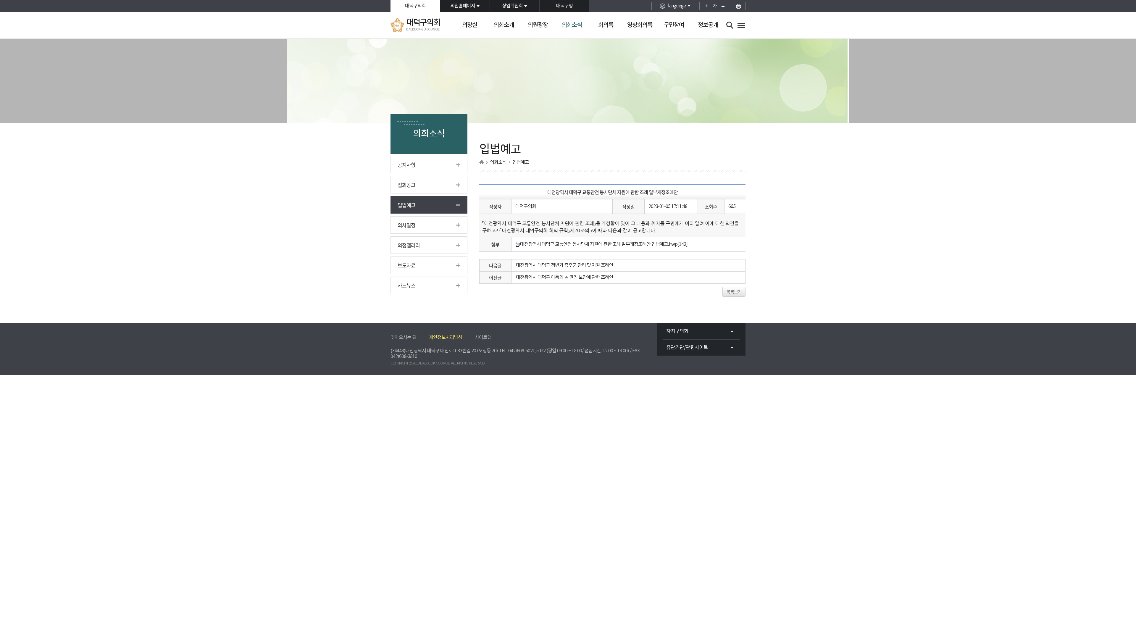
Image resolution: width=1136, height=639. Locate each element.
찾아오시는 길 (403, 337)
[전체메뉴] (741, 25)
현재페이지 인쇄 (738, 6)
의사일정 (406, 225)
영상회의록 (639, 25)
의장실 (469, 25)
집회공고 (406, 184)
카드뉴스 (406, 285)
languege (677, 6)
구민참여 (674, 25)
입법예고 (406, 205)
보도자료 (406, 265)
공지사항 (406, 164)
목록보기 (734, 291)
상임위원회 (512, 6)
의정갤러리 (409, 245)
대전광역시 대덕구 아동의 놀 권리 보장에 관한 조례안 (564, 277)
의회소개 (504, 25)
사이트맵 (483, 337)
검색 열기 (730, 25)
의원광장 (538, 25)
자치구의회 (677, 331)
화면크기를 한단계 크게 (704, 6)
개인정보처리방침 (445, 337)
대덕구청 (564, 6)
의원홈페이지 (462, 6)
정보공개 (708, 25)
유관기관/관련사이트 (687, 348)
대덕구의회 (415, 6)
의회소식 (572, 25)
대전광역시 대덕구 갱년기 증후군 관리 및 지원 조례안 (564, 265)
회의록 (605, 25)
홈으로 (481, 162)
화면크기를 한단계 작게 (725, 6)
